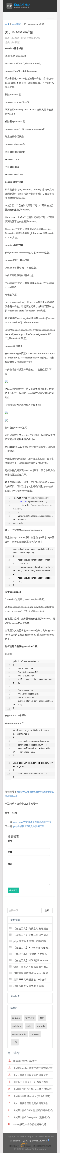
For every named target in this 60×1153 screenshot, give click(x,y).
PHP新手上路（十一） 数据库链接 (30, 1082)
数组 (42, 1018)
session (35, 1034)
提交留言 (13, 890)
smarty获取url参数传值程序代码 (29, 1124)
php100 (15, 38)
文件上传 (30, 1018)
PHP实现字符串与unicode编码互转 (33, 973)
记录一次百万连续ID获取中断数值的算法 (36, 966)
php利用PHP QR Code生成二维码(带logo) (35, 1089)
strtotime (17, 1026)
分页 (14, 1042)
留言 (10, 863)
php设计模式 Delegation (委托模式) (31, 1117)
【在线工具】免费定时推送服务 (31, 928)
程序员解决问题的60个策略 (29, 986)
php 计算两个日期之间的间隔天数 (32, 941)
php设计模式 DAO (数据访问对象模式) (33, 1110)
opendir (41, 1026)
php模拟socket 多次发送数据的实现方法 (34, 1068)
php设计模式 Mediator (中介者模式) (31, 1096)
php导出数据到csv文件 (25, 1060)
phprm (16, 1140)
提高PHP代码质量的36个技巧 (30, 979)
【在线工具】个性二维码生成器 (31, 934)
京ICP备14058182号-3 (35, 1140)
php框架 (16, 24)
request (16, 1018)
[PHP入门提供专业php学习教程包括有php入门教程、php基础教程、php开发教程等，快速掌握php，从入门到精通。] (19, 6)
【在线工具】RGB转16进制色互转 (33, 954)
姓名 (10, 840)
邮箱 (10, 852)
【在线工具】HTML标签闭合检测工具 (35, 947)
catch (29, 1026)
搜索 (46, 910)
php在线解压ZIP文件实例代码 (28, 826)
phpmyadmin (19, 1034)
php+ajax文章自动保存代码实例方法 (32, 822)
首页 (7, 24)
